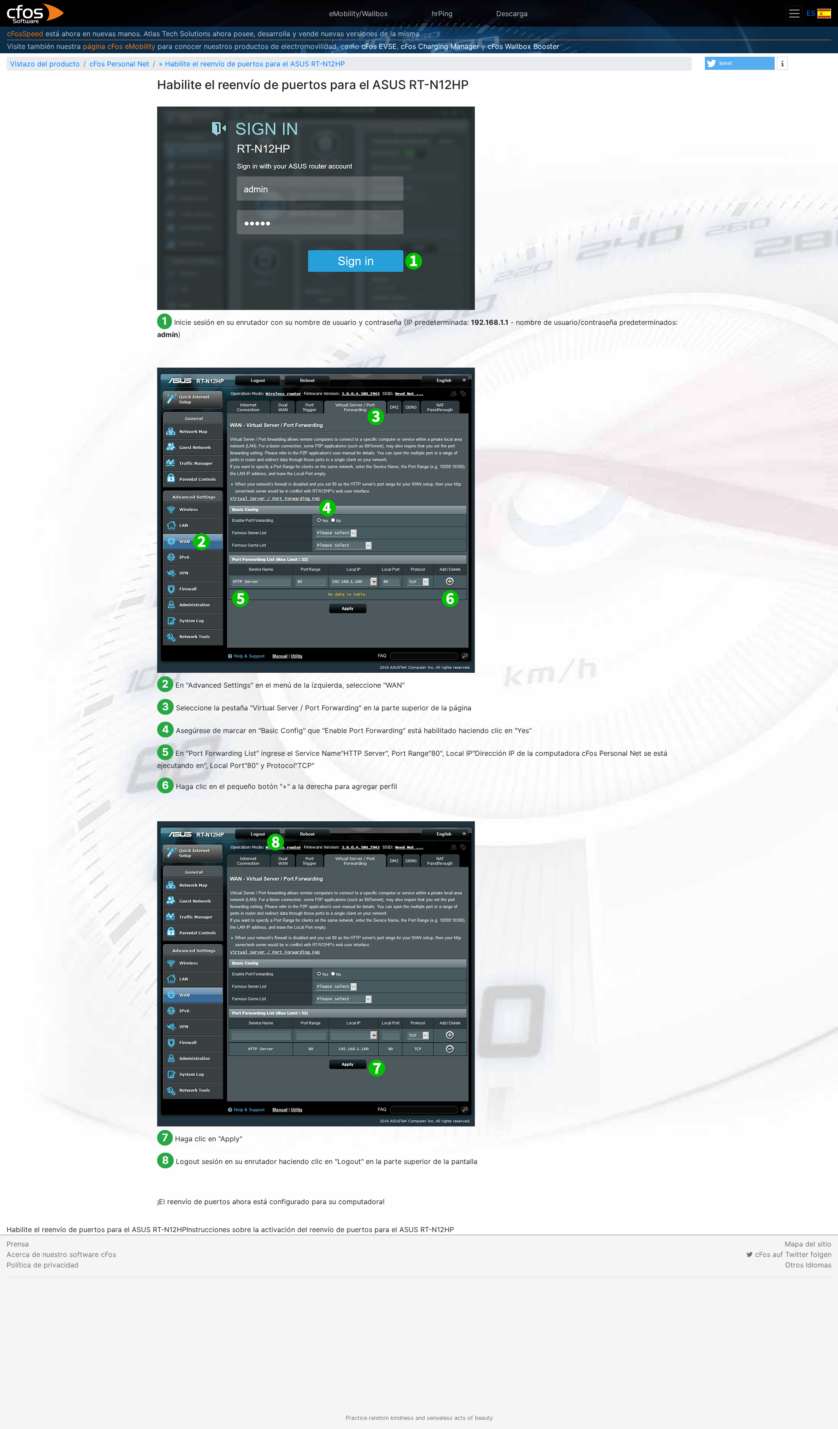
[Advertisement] (419, 1345)
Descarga (512, 13)
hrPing (442, 13)
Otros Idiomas (808, 1264)
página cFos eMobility (119, 46)
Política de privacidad (43, 1264)
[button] (740, 63)
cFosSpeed (25, 33)
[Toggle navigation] (794, 13)
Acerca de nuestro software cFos (61, 1254)
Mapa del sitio (808, 1244)
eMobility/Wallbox (358, 13)
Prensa (18, 1244)
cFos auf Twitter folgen (792, 1254)
